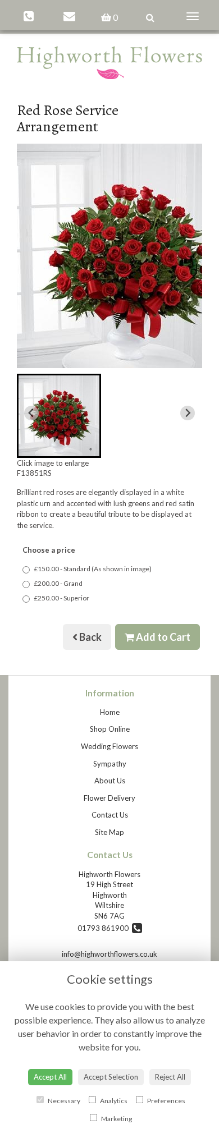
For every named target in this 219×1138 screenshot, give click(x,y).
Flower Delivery (109, 797)
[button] (59, 416)
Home (110, 712)
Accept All (50, 1076)
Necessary (63, 1100)
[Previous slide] (31, 413)
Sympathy (109, 763)
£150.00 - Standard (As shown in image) (93, 569)
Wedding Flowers (109, 746)
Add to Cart (162, 637)
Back (89, 637)
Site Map (109, 832)
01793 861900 (104, 928)
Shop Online (110, 728)
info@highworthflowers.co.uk (109, 953)
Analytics (113, 1100)
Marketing (116, 1118)
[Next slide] (187, 413)
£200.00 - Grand (58, 583)
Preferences (165, 1100)
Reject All (170, 1076)
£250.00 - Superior (61, 598)
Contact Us (110, 814)
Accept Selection (111, 1076)
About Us (109, 780)
